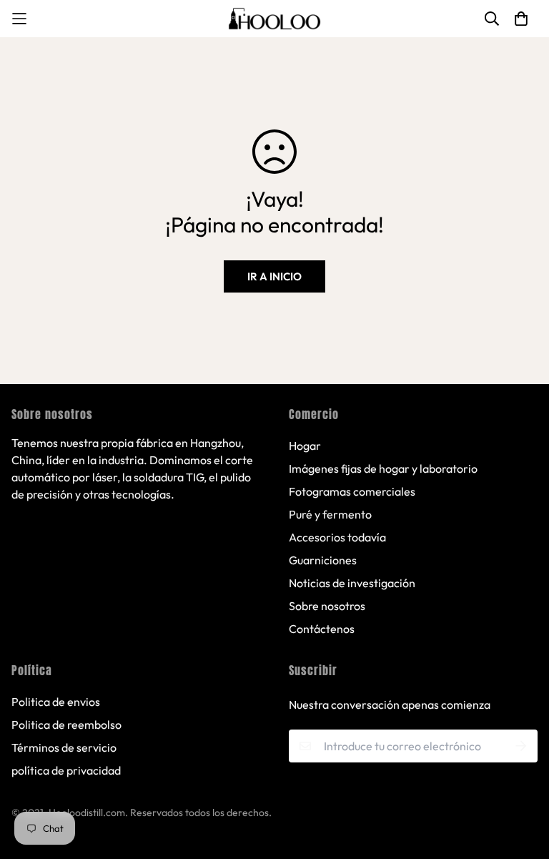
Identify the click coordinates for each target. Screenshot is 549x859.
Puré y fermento (330, 514)
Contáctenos (322, 629)
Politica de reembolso (66, 724)
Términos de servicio (64, 747)
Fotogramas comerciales (352, 491)
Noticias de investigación (352, 583)
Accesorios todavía (337, 537)
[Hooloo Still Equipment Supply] (274, 18)
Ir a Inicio (274, 276)
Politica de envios (55, 701)
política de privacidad (66, 770)
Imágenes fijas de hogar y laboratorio (383, 468)
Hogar (305, 445)
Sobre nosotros (327, 606)
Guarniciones (323, 560)
